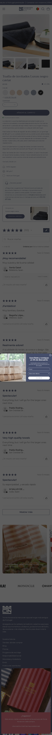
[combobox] (38, 373)
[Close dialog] (50, 355)
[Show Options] (48, 373)
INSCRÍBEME (39, 378)
